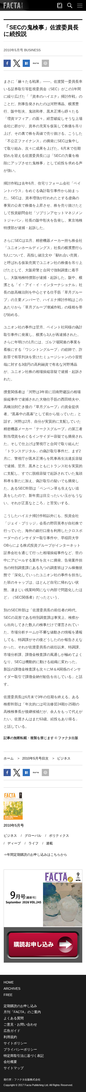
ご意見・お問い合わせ (20, 1024)
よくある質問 (14, 1018)
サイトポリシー (15, 1043)
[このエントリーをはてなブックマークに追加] (26, 63)
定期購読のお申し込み (20, 1006)
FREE (8, 995)
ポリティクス (59, 835)
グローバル (33, 835)
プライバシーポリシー (20, 1049)
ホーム (9, 758)
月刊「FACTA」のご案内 (22, 1012)
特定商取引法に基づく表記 (24, 1056)
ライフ (33, 843)
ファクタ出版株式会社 (27, 1079)
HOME (9, 982)
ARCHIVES (12, 988)
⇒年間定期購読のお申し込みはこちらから (35, 854)
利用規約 (10, 1037)
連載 (49, 843)
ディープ (14, 843)
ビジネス (63, 758)
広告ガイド (12, 1031)
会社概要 (10, 1062)
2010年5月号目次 (35, 758)
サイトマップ (14, 1068)
